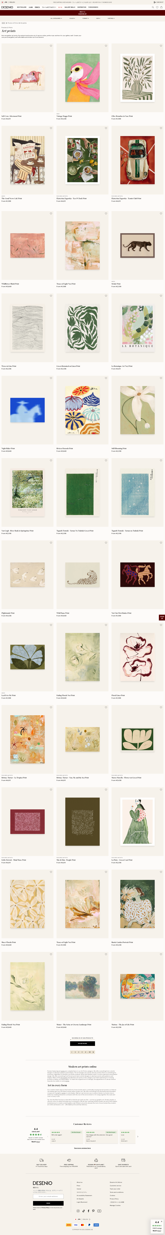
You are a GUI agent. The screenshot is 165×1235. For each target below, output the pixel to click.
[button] (157, 1226)
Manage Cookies (115, 1205)
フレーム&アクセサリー (49, 7)
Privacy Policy (45, 1207)
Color (72, 18)
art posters (64, 1078)
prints (63, 1071)
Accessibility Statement (84, 1195)
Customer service (115, 1185)
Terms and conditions (117, 1192)
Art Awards (80, 1199)
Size (97, 18)
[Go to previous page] (72, 1052)
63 (90, 1052)
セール (60, 7)
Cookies (112, 1195)
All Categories (56, 18)
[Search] (153, 7)
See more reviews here (82, 1148)
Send (48, 1203)
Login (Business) (82, 1202)
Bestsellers (21, 7)
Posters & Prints (13, 23)
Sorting (110, 18)
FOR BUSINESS (93, 7)
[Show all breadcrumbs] (4, 23)
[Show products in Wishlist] (157, 7)
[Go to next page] (93, 1052)
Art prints (23, 23)
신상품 (31, 7)
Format (85, 18)
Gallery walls (70, 7)
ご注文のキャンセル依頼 (117, 1202)
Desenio (88, 1229)
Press (78, 1185)
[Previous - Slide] (47, 1136)
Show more (82, 1043)
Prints (37, 7)
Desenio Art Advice (116, 1182)
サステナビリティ (82, 1192)
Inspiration (81, 7)
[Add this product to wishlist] (51, 45)
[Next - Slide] (137, 1136)
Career (79, 1189)
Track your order (115, 1189)
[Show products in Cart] (161, 7)
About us (79, 1182)
